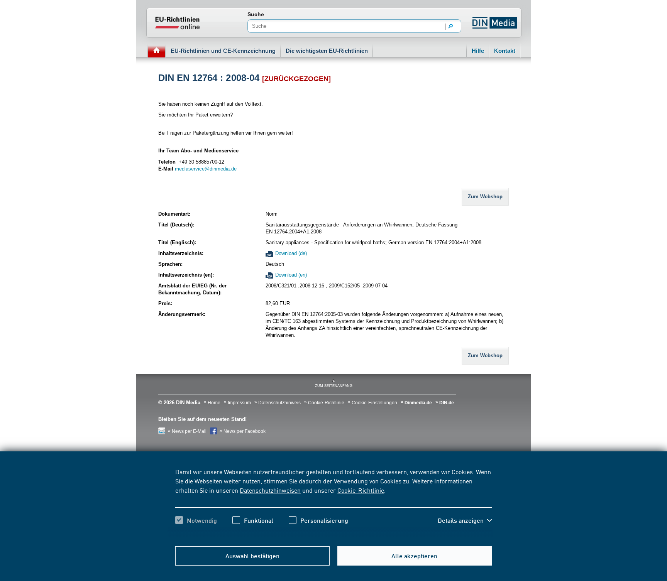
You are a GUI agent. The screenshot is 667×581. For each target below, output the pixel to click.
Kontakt (504, 50)
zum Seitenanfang (333, 386)
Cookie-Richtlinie (360, 490)
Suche (255, 14)
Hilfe (478, 50)
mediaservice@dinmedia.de (206, 169)
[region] (333, 503)
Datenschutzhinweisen (270, 490)
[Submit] (450, 27)
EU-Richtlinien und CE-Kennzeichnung (223, 50)
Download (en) (291, 275)
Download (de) (291, 253)
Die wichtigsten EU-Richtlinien (327, 50)
